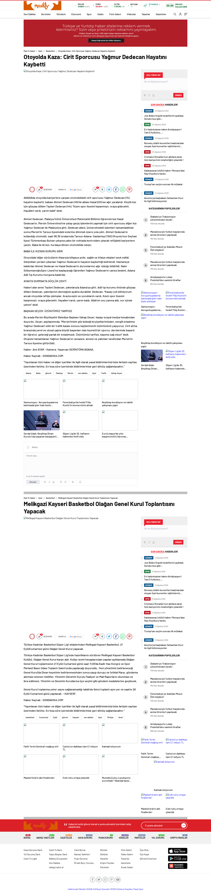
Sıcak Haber (127, 867)
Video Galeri (127, 854)
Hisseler (124, 836)
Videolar (131, 14)
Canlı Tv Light (30, 858)
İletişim (82, 889)
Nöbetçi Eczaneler (58, 858)
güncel (48, 373)
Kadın (100, 14)
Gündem (61, 14)
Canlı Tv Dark (55, 850)
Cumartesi (43, 717)
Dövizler (104, 854)
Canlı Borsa (79, 850)
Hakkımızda (73, 889)
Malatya (59, 373)
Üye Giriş (144, 850)
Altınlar (104, 850)
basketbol (30, 717)
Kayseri (76, 717)
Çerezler (106, 889)
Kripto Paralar (178, 836)
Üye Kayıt (144, 854)
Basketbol (50, 51)
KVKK (113, 889)
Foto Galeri (115, 14)
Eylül (55, 717)
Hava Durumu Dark (33, 850)
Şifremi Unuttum (148, 858)
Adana (28, 373)
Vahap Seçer (116, 373)
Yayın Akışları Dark (58, 854)
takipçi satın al (56, 867)
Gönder (33, 482)
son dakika (82, 373)
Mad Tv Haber (29, 51)
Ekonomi (76, 14)
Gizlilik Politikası (94, 889)
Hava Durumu (85, 836)
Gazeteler (161, 14)
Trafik (103, 373)
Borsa (27, 836)
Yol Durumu (158, 836)
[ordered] (61, 482)
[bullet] (65, 482)
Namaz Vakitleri (45, 836)
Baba (38, 373)
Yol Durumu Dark (32, 854)
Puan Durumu (106, 836)
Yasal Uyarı (138, 889)
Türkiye (110, 717)
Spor (89, 14)
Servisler (46, 14)
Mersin (70, 373)
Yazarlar (146, 14)
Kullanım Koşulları (125, 889)
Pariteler (140, 836)
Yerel (120, 717)
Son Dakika (29, 14)
